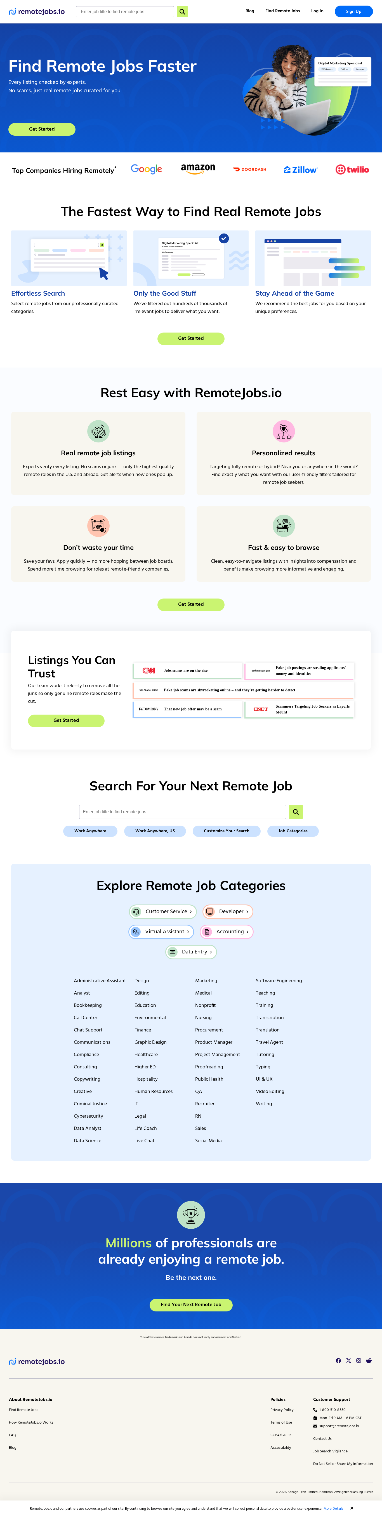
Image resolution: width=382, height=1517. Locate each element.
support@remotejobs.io (339, 1426)
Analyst (82, 993)
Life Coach (146, 1129)
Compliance (86, 1055)
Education (145, 1006)
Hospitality (146, 1079)
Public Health (209, 1079)
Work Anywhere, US (155, 831)
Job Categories (293, 831)
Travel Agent (269, 1043)
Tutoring (265, 1055)
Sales (200, 1129)
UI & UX (264, 1079)
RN (198, 1116)
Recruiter (204, 1104)
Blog (250, 11)
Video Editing (270, 1092)
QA (198, 1092)
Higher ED (145, 1067)
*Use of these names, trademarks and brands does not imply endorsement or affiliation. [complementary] (191, 1337)
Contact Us (322, 1439)
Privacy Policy (282, 1410)
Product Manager (213, 1043)
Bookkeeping (88, 1006)
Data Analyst (88, 1129)
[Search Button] (182, 11)
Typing (263, 1067)
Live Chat (145, 1141)
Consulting (85, 1067)
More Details (333, 1509)
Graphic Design (151, 1043)
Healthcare (146, 1055)
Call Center (85, 1018)
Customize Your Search (226, 831)
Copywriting (87, 1079)
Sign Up (354, 11)
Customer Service (166, 911)
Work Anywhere (90, 831)
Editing (142, 993)
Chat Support (88, 1030)
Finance (143, 1030)
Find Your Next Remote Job (191, 1305)
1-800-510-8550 (332, 1410)
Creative (83, 1092)
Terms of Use (281, 1422)
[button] (351, 1508)
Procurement (209, 1030)
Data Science (87, 1141)
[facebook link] (338, 1360)
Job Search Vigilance (330, 1451)
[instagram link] (358, 1360)
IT (136, 1104)
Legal (140, 1116)
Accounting (230, 931)
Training (264, 1006)
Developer (231, 911)
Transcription (270, 1018)
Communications (92, 1043)
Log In (317, 11)
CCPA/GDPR (280, 1435)
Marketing (206, 981)
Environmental (150, 1018)
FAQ (12, 1435)
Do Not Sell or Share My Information (343, 1464)
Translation (268, 1030)
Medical (203, 993)
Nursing (203, 1018)
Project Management (217, 1055)
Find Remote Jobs (282, 11)
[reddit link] (368, 1360)
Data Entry (194, 952)
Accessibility (280, 1448)
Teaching (265, 993)
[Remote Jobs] (37, 11)
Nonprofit (205, 1006)
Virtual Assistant (164, 931)
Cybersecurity (88, 1116)
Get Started (42, 129)
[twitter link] (348, 1360)
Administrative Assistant (100, 981)
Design (142, 981)
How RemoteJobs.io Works (31, 1422)
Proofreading (209, 1067)
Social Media (208, 1141)
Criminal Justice (90, 1104)
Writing (264, 1104)
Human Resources (154, 1092)
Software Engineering (279, 981)
